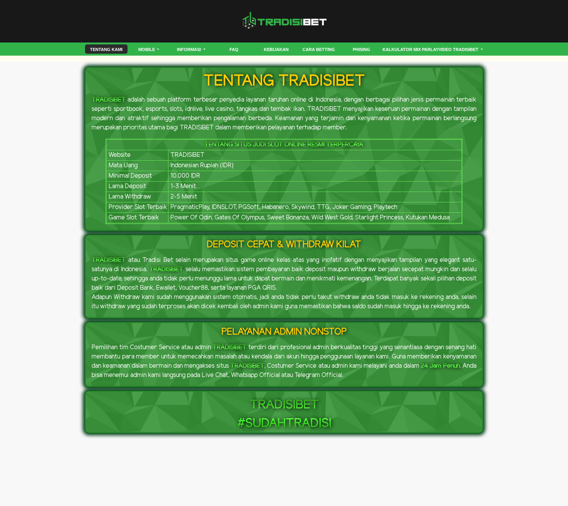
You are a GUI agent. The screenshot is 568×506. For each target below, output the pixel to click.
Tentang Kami (106, 49)
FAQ (234, 49)
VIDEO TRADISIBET (459, 49)
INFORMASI (189, 49)
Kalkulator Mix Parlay (411, 49)
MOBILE (147, 49)
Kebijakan (276, 49)
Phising (361, 49)
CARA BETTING (319, 49)
